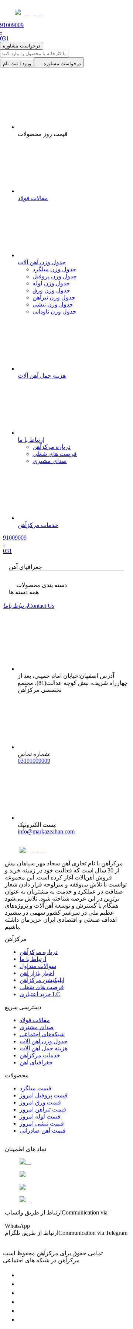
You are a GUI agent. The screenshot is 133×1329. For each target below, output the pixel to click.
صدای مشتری (50, 461)
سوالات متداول (38, 966)
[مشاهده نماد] (66, 1162)
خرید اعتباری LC (40, 994)
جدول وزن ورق (51, 290)
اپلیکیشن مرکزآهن (42, 980)
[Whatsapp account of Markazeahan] (21, 1293)
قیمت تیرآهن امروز (43, 1109)
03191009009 (34, 761)
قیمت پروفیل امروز (44, 1095)
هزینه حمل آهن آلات (44, 1048)
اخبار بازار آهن (37, 973)
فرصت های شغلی (55, 454)
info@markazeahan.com (46, 831)
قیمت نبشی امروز (42, 1123)
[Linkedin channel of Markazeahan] (21, 1311)
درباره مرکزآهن (52, 447)
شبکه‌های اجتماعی (42, 1034)
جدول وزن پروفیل (55, 276)
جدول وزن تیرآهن (54, 297)
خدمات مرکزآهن (40, 1055)
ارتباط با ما (33, 959)
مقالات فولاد (35, 1020)
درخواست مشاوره (21, 46)
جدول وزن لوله (51, 283)
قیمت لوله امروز (40, 1116)
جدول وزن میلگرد (54, 269)
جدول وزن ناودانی (54, 311)
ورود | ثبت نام (17, 63)
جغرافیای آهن (36, 1062)
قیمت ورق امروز (40, 1102)
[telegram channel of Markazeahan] (21, 1284)
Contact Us (28, 606)
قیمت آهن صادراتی (43, 1130)
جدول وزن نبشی (53, 304)
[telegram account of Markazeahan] (21, 1275)
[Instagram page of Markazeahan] (21, 1302)
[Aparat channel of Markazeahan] (21, 1319)
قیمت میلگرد (35, 1088)
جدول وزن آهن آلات (44, 1041)
